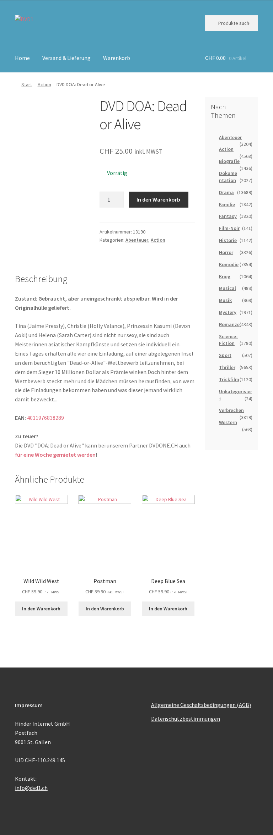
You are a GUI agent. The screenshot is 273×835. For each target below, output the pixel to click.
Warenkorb (116, 57)
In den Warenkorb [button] (41, 608)
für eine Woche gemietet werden (55, 454)
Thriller (227, 367)
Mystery (227, 312)
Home (22, 57)
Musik (225, 300)
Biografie (229, 161)
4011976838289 (45, 417)
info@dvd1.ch (31, 787)
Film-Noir (229, 228)
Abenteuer (136, 240)
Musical (227, 288)
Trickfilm (229, 379)
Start (26, 84)
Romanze (229, 324)
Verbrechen (231, 410)
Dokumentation (228, 176)
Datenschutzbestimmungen (185, 718)
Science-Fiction (228, 340)
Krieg (224, 276)
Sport (225, 355)
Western (228, 422)
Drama (226, 192)
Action (44, 84)
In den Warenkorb (158, 199)
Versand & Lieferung (66, 57)
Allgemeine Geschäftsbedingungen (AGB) (201, 704)
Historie (228, 240)
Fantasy (228, 216)
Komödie (229, 264)
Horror (226, 252)
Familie (227, 204)
